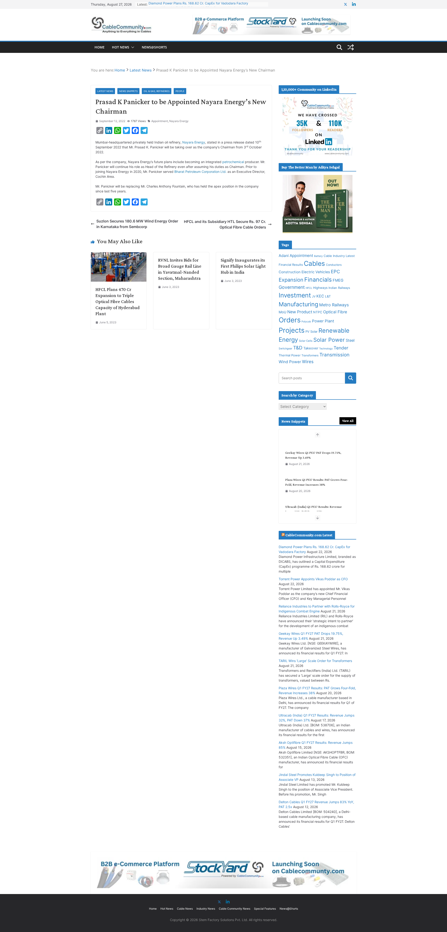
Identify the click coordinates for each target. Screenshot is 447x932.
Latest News (105, 91)
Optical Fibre (335, 311)
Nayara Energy (179, 121)
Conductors (334, 264)
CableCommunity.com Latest (308, 535)
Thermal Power (290, 355)
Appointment (159, 121)
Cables (314, 263)
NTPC (317, 312)
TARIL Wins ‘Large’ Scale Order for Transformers (315, 661)
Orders (290, 320)
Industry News (205, 908)
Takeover (310, 348)
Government (292, 287)
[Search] (350, 378)
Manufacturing (298, 304)
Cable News (185, 908)
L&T (328, 296)
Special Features (265, 908)
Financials (318, 279)
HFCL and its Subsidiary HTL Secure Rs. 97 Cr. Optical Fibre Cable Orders (225, 224)
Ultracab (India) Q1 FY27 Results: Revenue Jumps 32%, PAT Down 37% (313, 503)
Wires (308, 361)
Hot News (120, 47)
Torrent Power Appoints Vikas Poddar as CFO (313, 579)
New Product (299, 311)
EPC (335, 271)
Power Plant (323, 321)
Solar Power (329, 339)
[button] (131, 47)
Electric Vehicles (315, 272)
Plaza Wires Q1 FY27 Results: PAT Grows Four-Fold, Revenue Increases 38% (316, 476)
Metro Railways (334, 304)
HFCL (309, 288)
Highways (320, 288)
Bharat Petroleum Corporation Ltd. (200, 172)
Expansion (291, 280)
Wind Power (290, 361)
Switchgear (285, 348)
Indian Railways (339, 288)
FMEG (338, 280)
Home (100, 47)
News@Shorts (154, 47)
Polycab (306, 321)
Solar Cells (305, 340)
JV (313, 296)
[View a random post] (350, 47)
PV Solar (311, 331)
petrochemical (233, 162)
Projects (292, 330)
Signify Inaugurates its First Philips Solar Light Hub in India (243, 266)
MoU (282, 312)
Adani (284, 255)
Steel (350, 340)
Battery (318, 256)
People (180, 91)
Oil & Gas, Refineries (156, 91)
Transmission (334, 355)
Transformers (309, 355)
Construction (290, 272)
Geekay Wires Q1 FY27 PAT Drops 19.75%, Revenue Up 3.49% (196, 4)
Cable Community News (234, 908)
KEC (320, 296)
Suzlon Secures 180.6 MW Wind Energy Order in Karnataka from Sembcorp (137, 224)
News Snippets (128, 91)
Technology (326, 348)
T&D (297, 348)
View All (347, 421)
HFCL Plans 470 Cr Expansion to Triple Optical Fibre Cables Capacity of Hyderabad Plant (117, 301)
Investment (295, 295)
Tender (341, 348)
